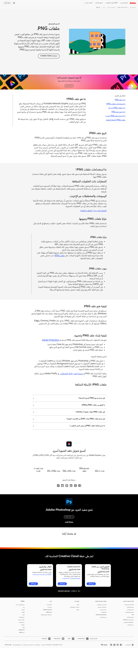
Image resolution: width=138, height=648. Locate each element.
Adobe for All (22, 630)
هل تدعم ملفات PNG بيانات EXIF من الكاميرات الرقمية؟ (85, 419)
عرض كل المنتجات (130, 625)
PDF (133, 615)
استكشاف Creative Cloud (48, 56)
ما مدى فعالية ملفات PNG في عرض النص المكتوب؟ (87, 425)
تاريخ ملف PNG (120, 99)
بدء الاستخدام (69, 86)
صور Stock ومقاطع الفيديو (129, 622)
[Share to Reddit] (62, 485)
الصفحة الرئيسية (132, 7)
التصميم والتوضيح (130, 610)
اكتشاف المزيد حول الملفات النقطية (93, 210)
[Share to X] (75, 485)
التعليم (78, 605)
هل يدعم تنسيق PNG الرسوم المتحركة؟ (91, 398)
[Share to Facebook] (79, 485)
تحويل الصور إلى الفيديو (38, 469)
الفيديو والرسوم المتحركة (129, 612)
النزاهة (23, 627)
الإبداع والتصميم (124, 3)
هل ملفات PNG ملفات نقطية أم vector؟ (90, 412)
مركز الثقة (23, 625)
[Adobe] (133, 3)
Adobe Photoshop (50, 340)
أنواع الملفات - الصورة (111, 7)
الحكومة (77, 610)
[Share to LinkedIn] (71, 485)
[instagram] (118, 645)
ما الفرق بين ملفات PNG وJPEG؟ (93, 405)
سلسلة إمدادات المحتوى (102, 607)
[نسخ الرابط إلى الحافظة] (58, 485)
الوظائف (23, 610)
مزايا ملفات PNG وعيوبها (116, 108)
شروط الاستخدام (37, 645)
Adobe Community (47, 610)
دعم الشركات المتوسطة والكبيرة (46, 615)
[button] (14, 2)
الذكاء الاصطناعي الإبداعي (129, 605)
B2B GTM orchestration (101, 615)
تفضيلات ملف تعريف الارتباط (28, 645)
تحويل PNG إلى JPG (53, 471)
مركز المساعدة (49, 605)
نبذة (24, 607)
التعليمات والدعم (89, 3)
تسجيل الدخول (7, 3)
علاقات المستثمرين (21, 620)
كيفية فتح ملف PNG (118, 112)
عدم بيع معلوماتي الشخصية (17, 645)
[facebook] (121, 645)
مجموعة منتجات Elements (128, 620)
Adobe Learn (49, 612)
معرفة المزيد (69, 522)
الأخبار (23, 615)
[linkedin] (111, 645)
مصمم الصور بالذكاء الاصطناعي (71, 373)
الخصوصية (43, 645)
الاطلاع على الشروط (45, 574)
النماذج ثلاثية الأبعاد (130, 617)
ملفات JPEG (60, 255)
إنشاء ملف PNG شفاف (84, 469)
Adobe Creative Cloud (122, 7)
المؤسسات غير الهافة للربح (74, 607)
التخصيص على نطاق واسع (101, 605)
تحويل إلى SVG (99, 471)
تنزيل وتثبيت (49, 607)
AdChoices (7, 645)
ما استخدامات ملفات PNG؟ (115, 103)
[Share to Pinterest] (66, 485)
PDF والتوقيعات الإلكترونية (111, 3)
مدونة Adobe (22, 632)
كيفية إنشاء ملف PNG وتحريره (115, 116)
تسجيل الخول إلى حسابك (20, 605)
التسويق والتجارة (99, 3)
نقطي (104, 7)
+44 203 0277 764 (64, 590)
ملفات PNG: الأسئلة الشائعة (115, 120)
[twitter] (114, 645)
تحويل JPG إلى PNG (69, 471)
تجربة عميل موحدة (103, 610)
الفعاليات (23, 612)
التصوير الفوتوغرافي (130, 607)
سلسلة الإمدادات (21, 622)
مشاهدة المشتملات (75, 578)
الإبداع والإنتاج (103, 612)
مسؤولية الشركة (22, 617)
